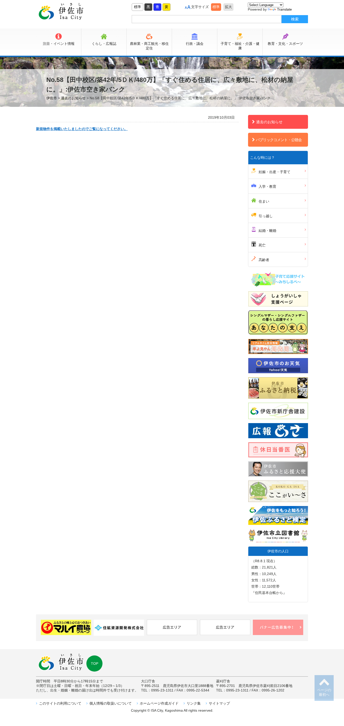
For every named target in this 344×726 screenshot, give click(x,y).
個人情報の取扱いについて (110, 703)
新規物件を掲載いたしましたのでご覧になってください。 (82, 129)
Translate (284, 9)
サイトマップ (219, 703)
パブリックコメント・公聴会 (279, 140)
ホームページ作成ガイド (159, 703)
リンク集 (194, 703)
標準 (137, 7)
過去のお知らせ (269, 122)
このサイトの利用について (60, 703)
